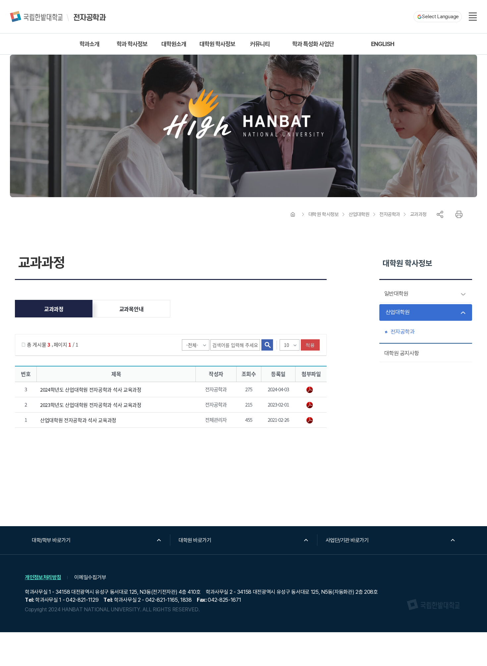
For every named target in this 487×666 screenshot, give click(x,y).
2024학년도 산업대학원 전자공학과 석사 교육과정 (90, 389)
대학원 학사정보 (323, 214)
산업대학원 (359, 214)
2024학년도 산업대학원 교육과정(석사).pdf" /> (310, 390)
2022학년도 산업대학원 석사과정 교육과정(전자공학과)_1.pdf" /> (310, 420)
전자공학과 (389, 214)
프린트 (458, 214)
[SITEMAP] (472, 16)
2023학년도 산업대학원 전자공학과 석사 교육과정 (90, 404)
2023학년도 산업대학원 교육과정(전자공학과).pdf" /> (310, 405)
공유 (440, 214)
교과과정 (418, 214)
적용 (310, 345)
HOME (292, 214)
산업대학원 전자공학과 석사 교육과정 (78, 419)
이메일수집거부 (90, 577)
